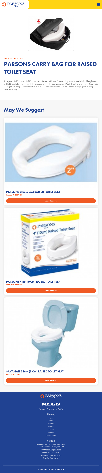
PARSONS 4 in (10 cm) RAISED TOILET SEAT (34, 282)
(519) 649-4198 (54, 452)
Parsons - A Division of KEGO (51, 408)
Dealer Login (51, 435)
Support (51, 429)
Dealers (51, 426)
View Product (51, 200)
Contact (51, 432)
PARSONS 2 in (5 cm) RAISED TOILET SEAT (33, 192)
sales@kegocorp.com (53, 449)
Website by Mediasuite (56, 469)
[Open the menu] (98, 5)
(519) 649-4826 (53, 458)
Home (51, 418)
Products (51, 423)
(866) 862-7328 (55, 455)
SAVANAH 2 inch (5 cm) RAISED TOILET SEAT (34, 371)
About (51, 420)
